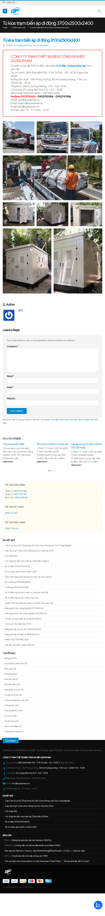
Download (9, 693)
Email (10, 387)
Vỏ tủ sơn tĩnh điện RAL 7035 (18, 643)
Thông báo (10, 725)
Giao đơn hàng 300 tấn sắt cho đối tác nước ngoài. (28, 596)
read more (7, 461)
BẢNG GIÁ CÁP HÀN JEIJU (17, 659)
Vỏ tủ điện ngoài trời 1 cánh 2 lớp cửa (21, 617)
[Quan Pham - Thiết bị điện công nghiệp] (15, 11)
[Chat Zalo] (98, 905)
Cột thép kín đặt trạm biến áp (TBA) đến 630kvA (27, 580)
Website (11, 398)
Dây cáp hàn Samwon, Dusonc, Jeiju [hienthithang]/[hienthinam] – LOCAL (37, 870)
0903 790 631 (21, 517)
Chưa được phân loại (14, 683)
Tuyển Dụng (10, 740)
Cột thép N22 (11, 575)
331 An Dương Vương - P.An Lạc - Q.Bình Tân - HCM (62, 787)
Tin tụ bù (8, 735)
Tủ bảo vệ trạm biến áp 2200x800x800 (23, 638)
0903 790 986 (20, 510)
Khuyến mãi (10, 699)
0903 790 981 (20, 513)
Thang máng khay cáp (14, 719)
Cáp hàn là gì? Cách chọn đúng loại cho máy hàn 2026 (29, 570)
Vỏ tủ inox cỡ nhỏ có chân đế (18, 444)
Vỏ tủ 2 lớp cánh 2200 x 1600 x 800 (21, 591)
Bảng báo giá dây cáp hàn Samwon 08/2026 (32, 859)
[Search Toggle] (99, 11)
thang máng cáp (77, 65)
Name (10, 376)
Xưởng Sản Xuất (25, 45)
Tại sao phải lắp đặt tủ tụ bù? (77, 881)
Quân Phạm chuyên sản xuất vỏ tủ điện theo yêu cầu (29, 622)
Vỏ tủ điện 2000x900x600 (17, 586)
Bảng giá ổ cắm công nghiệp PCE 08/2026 (24, 627)
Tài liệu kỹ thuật (11, 714)
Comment (12, 346)
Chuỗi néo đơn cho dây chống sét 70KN (30, 875)
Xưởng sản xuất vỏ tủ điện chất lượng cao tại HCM (85, 465)
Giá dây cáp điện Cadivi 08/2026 (20, 664)
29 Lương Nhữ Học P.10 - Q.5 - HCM (32, 792)
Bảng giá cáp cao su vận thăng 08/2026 (23, 648)
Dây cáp (8, 688)
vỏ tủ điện (60, 65)
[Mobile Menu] (5, 11)
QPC (10, 45)
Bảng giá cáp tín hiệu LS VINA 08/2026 (22, 654)
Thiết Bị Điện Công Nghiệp (28, 777)
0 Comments (43, 45)
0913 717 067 (11, 532)
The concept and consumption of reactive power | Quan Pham (33, 881)
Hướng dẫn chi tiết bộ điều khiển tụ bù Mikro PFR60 (37, 865)
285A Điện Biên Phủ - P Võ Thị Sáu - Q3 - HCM (38, 782)
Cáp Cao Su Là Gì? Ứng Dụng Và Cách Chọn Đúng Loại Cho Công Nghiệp (38, 565)
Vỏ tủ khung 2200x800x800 (18, 601)
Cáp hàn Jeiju (79, 870)
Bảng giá (8, 678)
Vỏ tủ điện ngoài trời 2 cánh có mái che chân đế (26, 612)
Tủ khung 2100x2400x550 (17, 607)
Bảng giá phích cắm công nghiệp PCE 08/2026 (26, 633)
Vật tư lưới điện (11, 746)
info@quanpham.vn (21, 803)
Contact (10, 760)
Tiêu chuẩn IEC (11, 730)
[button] (49, 490)
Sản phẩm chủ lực (13, 709)
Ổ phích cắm (10, 704)
